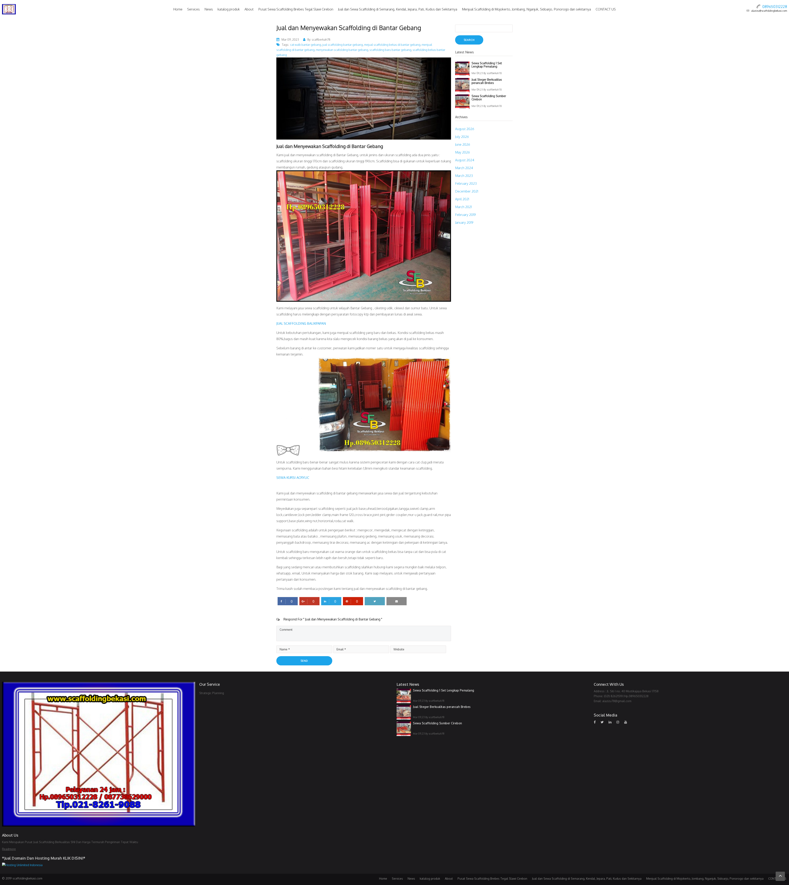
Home (177, 9)
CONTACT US (606, 9)
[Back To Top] (780, 876)
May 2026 (462, 152)
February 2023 (466, 183)
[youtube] (627, 722)
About (249, 9)
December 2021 (466, 191)
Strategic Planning (211, 693)
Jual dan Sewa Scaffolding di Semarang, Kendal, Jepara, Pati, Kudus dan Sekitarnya (397, 9)
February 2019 (465, 215)
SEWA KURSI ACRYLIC (292, 478)
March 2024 (464, 168)
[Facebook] (597, 722)
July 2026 (462, 137)
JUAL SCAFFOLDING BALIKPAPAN (301, 323)
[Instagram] (619, 722)
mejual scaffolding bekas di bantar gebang (392, 44)
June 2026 (462, 144)
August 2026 (464, 129)
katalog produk (229, 9)
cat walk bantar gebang (305, 44)
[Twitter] (604, 722)
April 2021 (462, 199)
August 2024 (464, 160)
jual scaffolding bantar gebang (342, 44)
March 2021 (463, 207)
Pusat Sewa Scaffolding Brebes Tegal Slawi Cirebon (295, 9)
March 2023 (464, 176)
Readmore (9, 849)
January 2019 (464, 222)
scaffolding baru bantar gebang (390, 50)
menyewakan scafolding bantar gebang (342, 50)
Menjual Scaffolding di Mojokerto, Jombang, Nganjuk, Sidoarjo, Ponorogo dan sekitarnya (526, 9)
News (208, 9)
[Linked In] (612, 722)
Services (193, 9)
